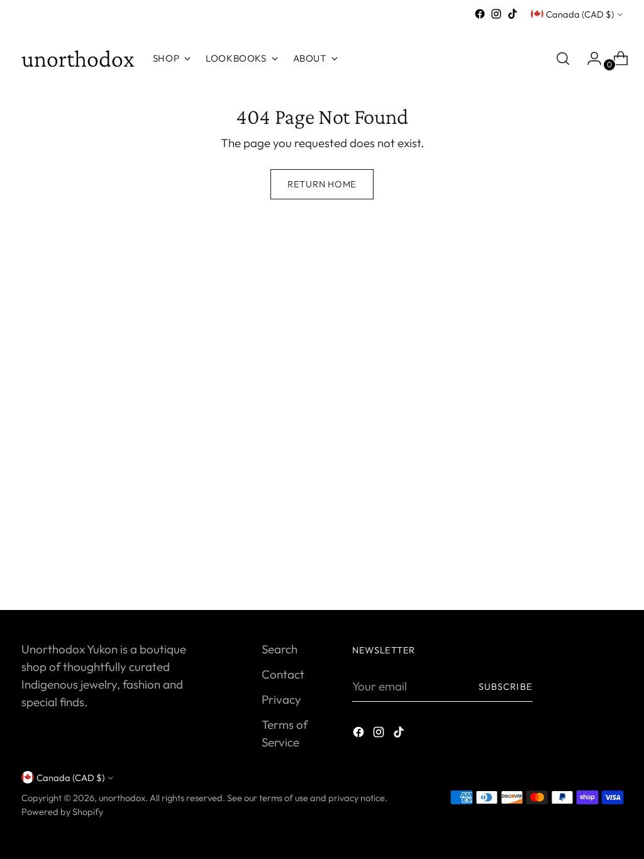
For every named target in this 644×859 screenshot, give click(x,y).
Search (279, 649)
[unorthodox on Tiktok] (512, 13)
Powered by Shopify (62, 811)
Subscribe (506, 686)
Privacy (281, 699)
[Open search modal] (562, 58)
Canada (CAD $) (580, 14)
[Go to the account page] (589, 58)
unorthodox (122, 798)
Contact (283, 674)
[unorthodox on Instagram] (496, 13)
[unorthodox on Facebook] (480, 13)
